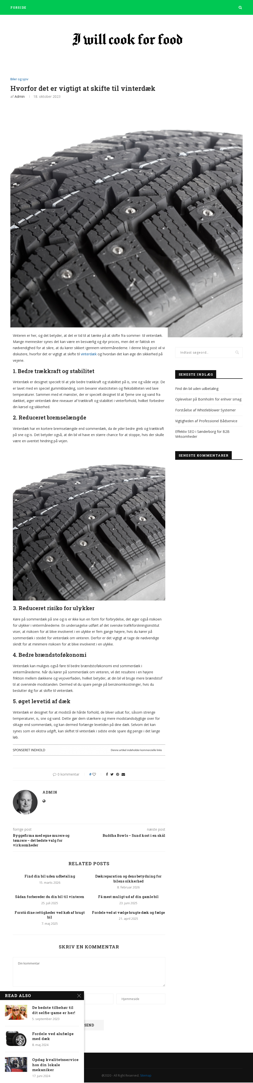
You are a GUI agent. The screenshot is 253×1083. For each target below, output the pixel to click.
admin (20, 96)
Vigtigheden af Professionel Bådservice (206, 421)
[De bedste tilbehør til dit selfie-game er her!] (16, 1012)
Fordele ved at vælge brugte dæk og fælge (128, 912)
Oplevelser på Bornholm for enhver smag (208, 399)
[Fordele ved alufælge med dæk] (16, 1038)
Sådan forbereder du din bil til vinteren (49, 896)
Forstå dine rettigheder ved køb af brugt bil (50, 915)
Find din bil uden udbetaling (49, 876)
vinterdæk (89, 354)
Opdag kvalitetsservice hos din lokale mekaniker (55, 1064)
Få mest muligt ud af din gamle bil (128, 896)
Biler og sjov (19, 79)
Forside (18, 7)
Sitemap (145, 1075)
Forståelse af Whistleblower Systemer (205, 410)
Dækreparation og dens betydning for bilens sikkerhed (128, 878)
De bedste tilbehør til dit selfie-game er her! (53, 1010)
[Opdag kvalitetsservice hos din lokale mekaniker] (16, 1064)
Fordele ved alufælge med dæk (53, 1036)
